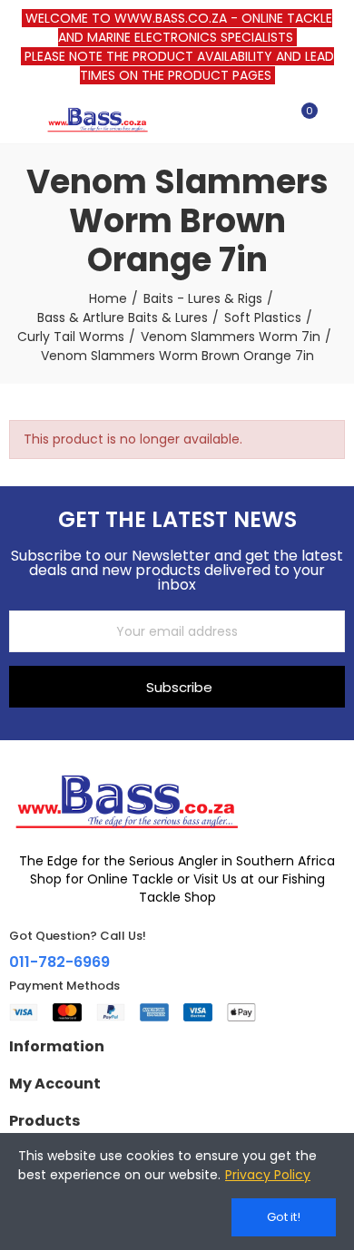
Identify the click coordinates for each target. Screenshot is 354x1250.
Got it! (283, 1217)
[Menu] (17, 118)
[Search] (270, 118)
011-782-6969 (59, 962)
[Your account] (336, 118)
